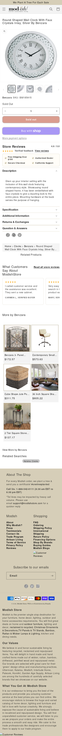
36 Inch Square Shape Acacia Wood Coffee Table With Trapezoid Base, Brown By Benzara (44, 394)
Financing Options (44, 539)
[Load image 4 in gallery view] (39, 89)
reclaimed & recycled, (22, 627)
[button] (3, 9)
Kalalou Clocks (31, 461)
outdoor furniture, (33, 624)
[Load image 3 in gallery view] (30, 89)
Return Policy (41, 536)
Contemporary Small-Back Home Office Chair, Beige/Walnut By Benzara (44, 355)
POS (29, 604)
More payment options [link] (14, 138)
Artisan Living (14, 539)
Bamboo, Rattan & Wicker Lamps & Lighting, (28, 632)
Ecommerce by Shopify (42, 604)
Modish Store (22, 604)
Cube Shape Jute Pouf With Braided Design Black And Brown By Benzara (17, 394)
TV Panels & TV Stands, (31, 630)
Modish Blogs (41, 548)
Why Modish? (14, 525)
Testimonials (13, 530)
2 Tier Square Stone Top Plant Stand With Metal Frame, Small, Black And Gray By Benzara (16, 433)
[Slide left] (3, 89)
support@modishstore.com (27, 503)
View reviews (42, 150)
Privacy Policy (14, 545)
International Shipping (40, 532)
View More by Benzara (14, 449)
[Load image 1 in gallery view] (11, 89)
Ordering (38, 525)
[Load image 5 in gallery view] (48, 89)
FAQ (35, 522)
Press (9, 528)
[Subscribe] (51, 575)
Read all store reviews (47, 267)
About (10, 522)
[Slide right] (58, 89)
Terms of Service (16, 542)
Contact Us (12, 533)
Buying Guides (42, 545)
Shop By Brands (42, 542)
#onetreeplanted (40, 484)
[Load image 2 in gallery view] (21, 89)
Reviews (11, 548)
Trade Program (14, 536)
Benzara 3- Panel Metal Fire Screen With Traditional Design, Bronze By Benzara (15, 355)
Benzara (7, 97)
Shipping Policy (42, 528)
